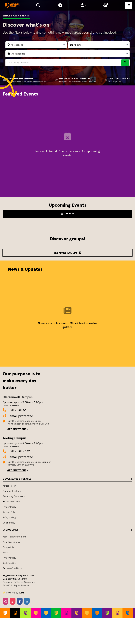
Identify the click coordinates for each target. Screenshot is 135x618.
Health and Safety (11, 501)
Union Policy (9, 522)
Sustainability (9, 563)
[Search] (125, 62)
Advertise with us (11, 541)
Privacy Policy (9, 506)
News (5, 552)
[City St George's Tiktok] (12, 601)
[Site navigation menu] (128, 5)
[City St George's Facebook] (20, 601)
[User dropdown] (83, 5)
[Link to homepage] (12, 5)
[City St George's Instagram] (5, 601)
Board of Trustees (12, 491)
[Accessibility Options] (60, 5)
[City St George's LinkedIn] (27, 601)
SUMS (21, 592)
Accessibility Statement (14, 536)
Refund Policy (9, 512)
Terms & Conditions (12, 568)
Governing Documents (14, 496)
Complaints (8, 547)
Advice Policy (9, 485)
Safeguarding (9, 517)
